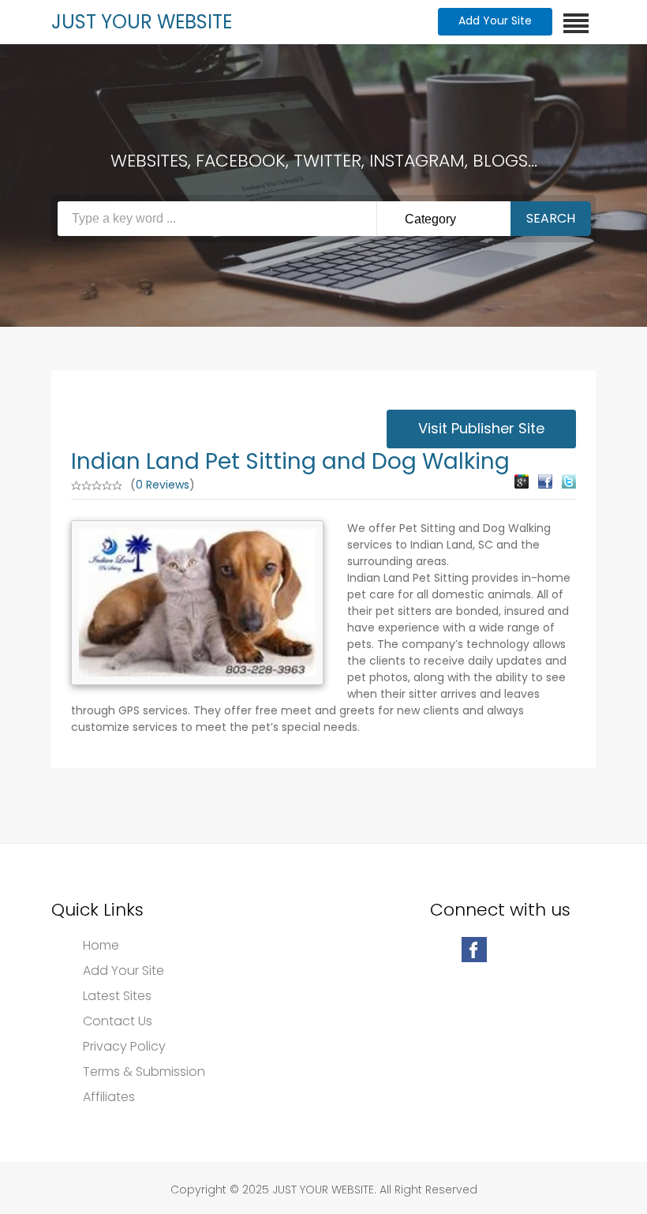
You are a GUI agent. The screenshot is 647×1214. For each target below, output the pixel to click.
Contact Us (117, 1021)
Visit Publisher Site (481, 428)
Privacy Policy (124, 1046)
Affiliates (109, 1097)
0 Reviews (162, 485)
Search (550, 218)
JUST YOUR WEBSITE (141, 22)
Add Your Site (495, 20)
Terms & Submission (144, 1072)
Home (101, 945)
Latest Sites (117, 996)
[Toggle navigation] (576, 23)
